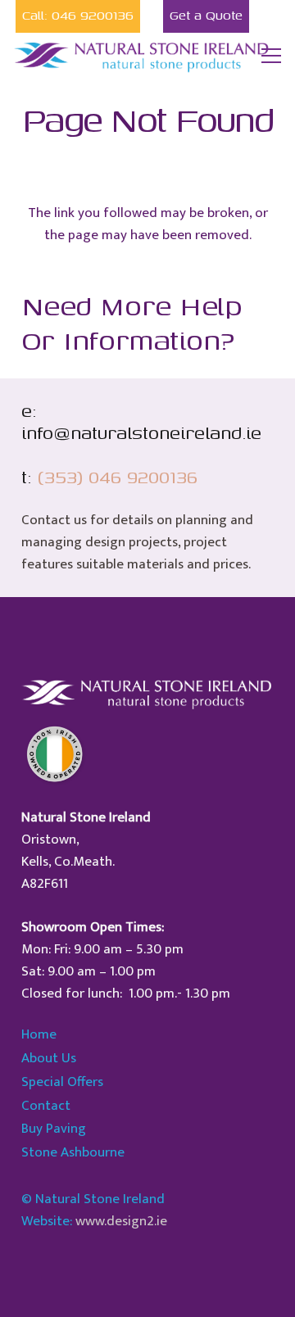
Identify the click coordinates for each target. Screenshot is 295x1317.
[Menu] (272, 55)
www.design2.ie (121, 1221)
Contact (45, 1105)
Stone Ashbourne (73, 1152)
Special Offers (62, 1081)
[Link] (142, 56)
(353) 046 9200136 (117, 477)
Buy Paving (53, 1128)
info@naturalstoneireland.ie (141, 432)
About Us (48, 1058)
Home (39, 1034)
